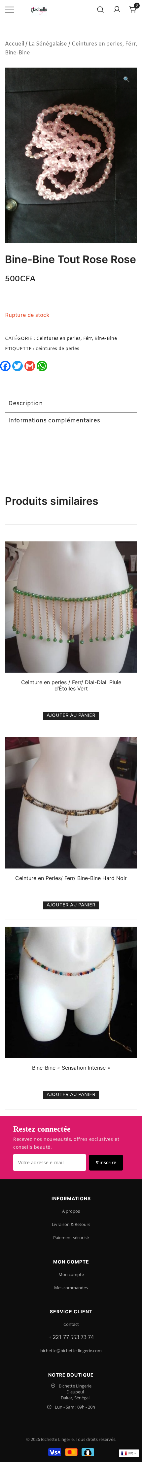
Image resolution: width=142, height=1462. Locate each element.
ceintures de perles (57, 349)
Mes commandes (71, 1288)
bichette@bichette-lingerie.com (71, 1351)
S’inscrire (106, 1162)
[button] (126, 80)
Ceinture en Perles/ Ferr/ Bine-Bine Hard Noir (71, 878)
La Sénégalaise (48, 44)
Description (25, 404)
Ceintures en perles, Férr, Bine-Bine (76, 339)
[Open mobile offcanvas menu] (9, 10)
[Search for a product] (100, 10)
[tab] (71, 403)
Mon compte (71, 1274)
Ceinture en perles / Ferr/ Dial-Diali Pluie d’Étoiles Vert (71, 685)
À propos (71, 1211)
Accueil (14, 44)
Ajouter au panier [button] (71, 716)
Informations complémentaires (54, 421)
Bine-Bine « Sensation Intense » (71, 1067)
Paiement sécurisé (71, 1237)
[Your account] (117, 10)
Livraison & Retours (71, 1224)
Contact (71, 1324)
